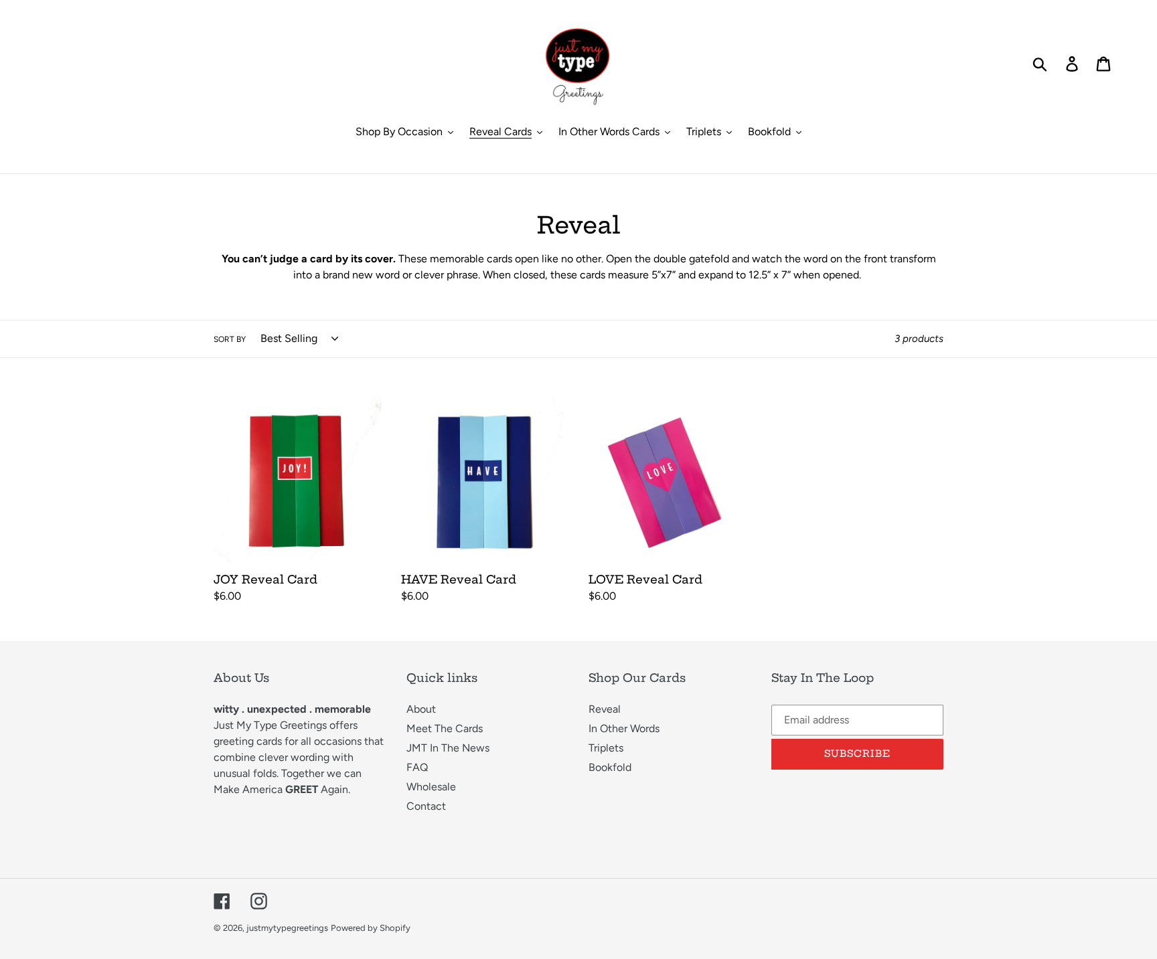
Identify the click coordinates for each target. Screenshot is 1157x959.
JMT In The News (447, 748)
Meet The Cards (444, 728)
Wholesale (431, 786)
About (421, 709)
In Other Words (624, 728)
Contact (426, 806)
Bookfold (610, 767)
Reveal (605, 709)
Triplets (606, 748)
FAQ (417, 767)
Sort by (230, 339)
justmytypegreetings (287, 928)
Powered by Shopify (370, 928)
